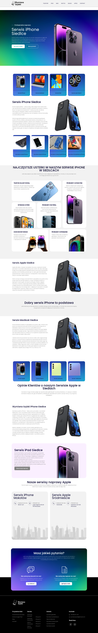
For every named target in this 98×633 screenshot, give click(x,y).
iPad (52, 3)
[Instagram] (74, 624)
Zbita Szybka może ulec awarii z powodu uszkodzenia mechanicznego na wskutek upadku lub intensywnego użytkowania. (23, 210)
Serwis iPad (58, 93)
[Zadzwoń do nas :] (15, 503)
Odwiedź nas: (36, 503)
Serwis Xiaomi (39, 378)
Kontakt (82, 3)
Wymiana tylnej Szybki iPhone (58, 154)
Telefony (45, 3)
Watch (63, 3)
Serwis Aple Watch (76, 93)
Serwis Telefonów (76, 378)
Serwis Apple (21, 378)
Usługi (70, 3)
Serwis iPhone (21, 93)
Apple (75, 3)
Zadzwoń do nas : (23, 503)
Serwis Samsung (58, 378)
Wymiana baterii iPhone (40, 154)
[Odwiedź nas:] (30, 503)
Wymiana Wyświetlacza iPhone (76, 154)
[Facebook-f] (70, 624)
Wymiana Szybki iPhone (21, 154)
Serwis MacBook (40, 93)
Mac (57, 3)
